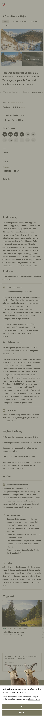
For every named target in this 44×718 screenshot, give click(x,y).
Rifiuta (22, 713)
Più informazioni (34, 699)
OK (22, 706)
